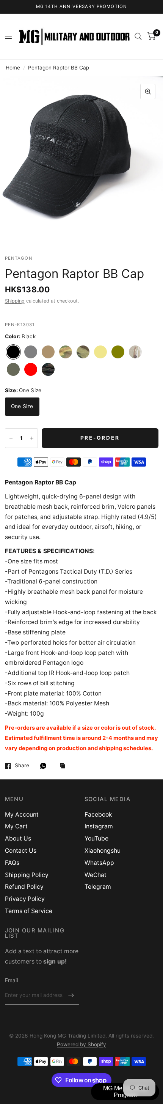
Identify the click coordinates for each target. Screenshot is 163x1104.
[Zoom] (147, 91)
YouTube (96, 838)
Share (22, 765)
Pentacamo (135, 352)
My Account (22, 814)
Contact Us (20, 850)
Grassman (65, 352)
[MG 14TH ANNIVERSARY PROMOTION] (81, 7)
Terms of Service (28, 911)
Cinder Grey (30, 352)
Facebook (98, 814)
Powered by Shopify (81, 1044)
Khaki (100, 352)
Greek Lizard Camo (83, 352)
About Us (18, 838)
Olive (118, 352)
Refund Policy (24, 886)
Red (30, 369)
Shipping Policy (27, 874)
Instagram (99, 826)
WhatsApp (99, 862)
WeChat (96, 874)
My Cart (16, 826)
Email (11, 980)
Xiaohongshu (103, 850)
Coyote (48, 352)
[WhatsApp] (45, 766)
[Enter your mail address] (71, 995)
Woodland (48, 369)
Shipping (15, 301)
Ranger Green (13, 369)
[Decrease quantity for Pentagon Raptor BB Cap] (11, 438)
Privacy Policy (25, 898)
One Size (22, 406)
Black (13, 352)
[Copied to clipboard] (64, 766)
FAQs (12, 862)
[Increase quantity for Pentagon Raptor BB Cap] (32, 438)
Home (13, 68)
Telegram (98, 886)
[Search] (138, 36)
